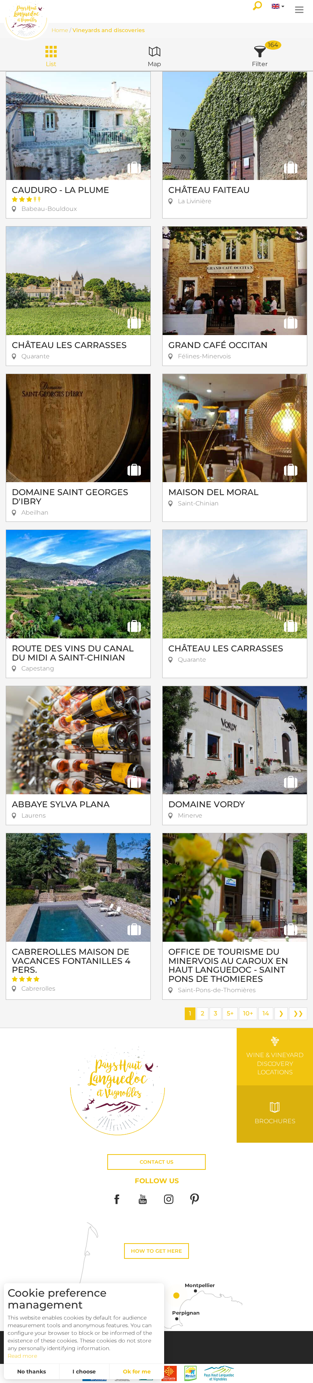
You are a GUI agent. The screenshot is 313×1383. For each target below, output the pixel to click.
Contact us (156, 1162)
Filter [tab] (260, 64)
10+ (248, 1013)
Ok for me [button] (137, 1371)
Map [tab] (154, 64)
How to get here (156, 1251)
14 (266, 1013)
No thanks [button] (31, 1371)
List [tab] (51, 64)
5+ (230, 1013)
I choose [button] (84, 1371)
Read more (22, 1355)
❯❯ (298, 1013)
